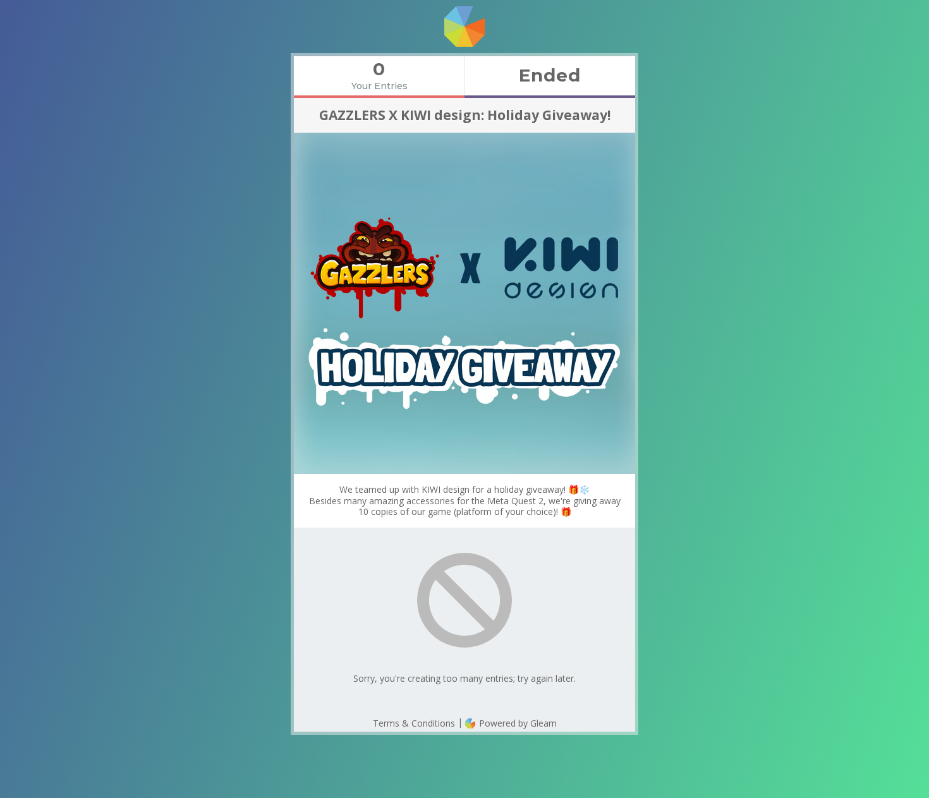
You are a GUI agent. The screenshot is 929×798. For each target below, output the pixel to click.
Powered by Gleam (517, 723)
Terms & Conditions (414, 723)
